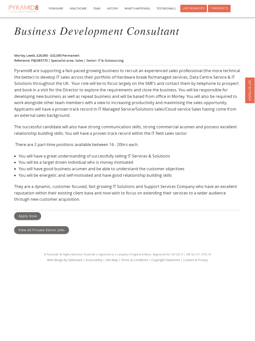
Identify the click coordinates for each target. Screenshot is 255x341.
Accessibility (93, 260)
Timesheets (219, 8)
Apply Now (27, 216)
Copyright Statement (165, 260)
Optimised (75, 260)
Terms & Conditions (134, 260)
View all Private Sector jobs (41, 230)
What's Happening (137, 8)
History (112, 8)
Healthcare (78, 8)
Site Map (112, 260)
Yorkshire (56, 8)
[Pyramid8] (23, 9)
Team (96, 8)
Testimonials (166, 8)
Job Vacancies (193, 8)
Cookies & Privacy (195, 260)
